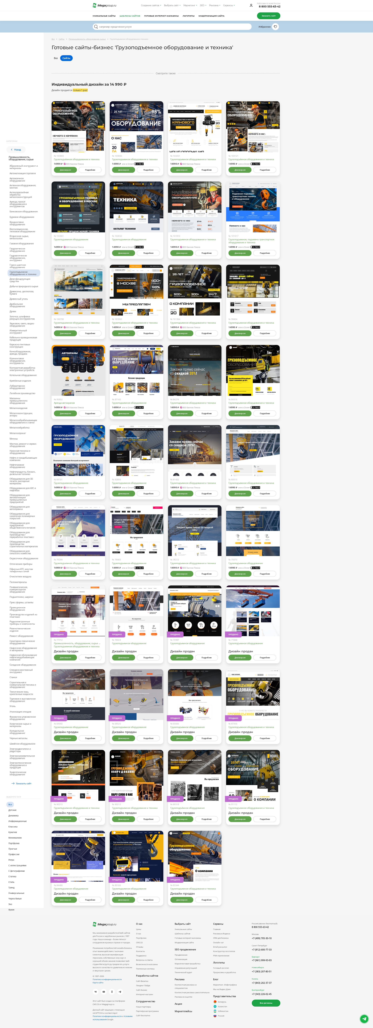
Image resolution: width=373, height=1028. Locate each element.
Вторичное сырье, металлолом (19, 237)
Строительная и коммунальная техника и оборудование (23, 684)
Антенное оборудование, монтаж (23, 186)
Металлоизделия (18, 408)
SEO (202, 5)
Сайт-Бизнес (141, 990)
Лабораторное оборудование (17, 387)
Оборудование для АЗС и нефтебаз (23, 489)
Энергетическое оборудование (18, 773)
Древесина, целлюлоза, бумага (22, 292)
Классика (12, 826)
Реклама (213, 5)
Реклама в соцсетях (183, 997)
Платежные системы (145, 968)
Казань (255, 978)
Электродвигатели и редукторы (20, 750)
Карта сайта (98, 982)
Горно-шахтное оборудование (18, 266)
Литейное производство (22, 393)
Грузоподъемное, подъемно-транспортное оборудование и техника (251, 241)
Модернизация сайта (211, 16)
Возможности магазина (147, 964)
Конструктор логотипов (224, 951)
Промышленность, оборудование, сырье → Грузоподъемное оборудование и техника (77, 645)
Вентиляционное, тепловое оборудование (22, 230)
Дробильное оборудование (17, 305)
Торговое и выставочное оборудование (23, 699)
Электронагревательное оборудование (22, 757)
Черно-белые (15, 898)
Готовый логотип (221, 968)
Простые (12, 848)
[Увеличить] (99, 139)
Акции (178, 1003)
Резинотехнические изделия (20, 629)
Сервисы (228, 5)
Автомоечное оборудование (17, 179)
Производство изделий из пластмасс (23, 615)
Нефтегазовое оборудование (17, 465)
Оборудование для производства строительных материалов (24, 544)
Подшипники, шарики (21, 596)
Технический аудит (183, 972)
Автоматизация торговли (23, 173)
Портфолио (13, 843)
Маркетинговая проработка (187, 963)
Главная (216, 929)
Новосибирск (258, 967)
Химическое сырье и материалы (20, 724)
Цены (138, 929)
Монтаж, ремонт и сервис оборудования (23, 445)
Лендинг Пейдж (143, 985)
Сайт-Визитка (142, 981)
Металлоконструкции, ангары (21, 414)
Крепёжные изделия (20, 380)
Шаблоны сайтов (130, 16)
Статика (12, 876)
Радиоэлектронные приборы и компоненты (22, 622)
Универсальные (16, 893)
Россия (221, 1015)
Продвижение (181, 955)
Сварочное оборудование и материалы (23, 649)
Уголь (13, 706)
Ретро (11, 859)
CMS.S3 (139, 942)
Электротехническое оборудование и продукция (20, 765)
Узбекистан (223, 1011)
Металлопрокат (18, 433)
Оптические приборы (21, 563)
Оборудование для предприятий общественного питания (22, 525)
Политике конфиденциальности (107, 1016)
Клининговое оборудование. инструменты (17, 360)
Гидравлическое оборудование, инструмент (18, 258)
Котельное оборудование (23, 375)
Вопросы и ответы (144, 960)
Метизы (14, 438)
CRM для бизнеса (220, 938)
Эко (10, 904)
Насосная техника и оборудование (20, 451)
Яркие (11, 909)
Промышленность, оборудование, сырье (21, 158)
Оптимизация (181, 959)
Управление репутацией (186, 968)
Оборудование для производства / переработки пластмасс (22, 534)
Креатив (12, 832)
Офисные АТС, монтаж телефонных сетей (21, 570)
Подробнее (90, 170)
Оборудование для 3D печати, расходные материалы (21, 481)
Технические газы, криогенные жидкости (21, 692)
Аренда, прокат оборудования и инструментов (18, 204)
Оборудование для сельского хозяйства (20, 552)
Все (10, 804)
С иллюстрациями (17, 865)
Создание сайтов (150, 5)
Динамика (13, 815)
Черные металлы (18, 738)
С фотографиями (16, 871)
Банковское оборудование (23, 211)
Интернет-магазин (144, 994)
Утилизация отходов (20, 711)
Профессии (13, 854)
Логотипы (189, 16)
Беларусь (222, 1001)
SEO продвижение (185, 949)
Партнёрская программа (147, 1011)
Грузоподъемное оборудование (71, 239)
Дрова (13, 311)
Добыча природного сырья (24, 286)
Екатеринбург (258, 990)
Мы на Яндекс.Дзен (222, 989)
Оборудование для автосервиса (20, 507)
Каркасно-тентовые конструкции (20, 345)
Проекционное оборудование (17, 608)
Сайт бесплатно (143, 1015)
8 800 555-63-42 (269, 6)
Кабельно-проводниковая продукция (23, 338)
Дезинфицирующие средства (20, 280)
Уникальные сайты (104, 16)
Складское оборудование (23, 664)
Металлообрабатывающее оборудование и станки (23, 421)
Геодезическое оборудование (17, 249)
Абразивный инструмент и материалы (24, 167)
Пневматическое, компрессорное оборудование (19, 589)
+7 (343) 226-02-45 (262, 994)
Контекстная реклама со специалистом (186, 986)
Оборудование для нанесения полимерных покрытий (22, 516)
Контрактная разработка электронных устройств (22, 368)
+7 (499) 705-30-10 (262, 938)
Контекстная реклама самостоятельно (192, 992)
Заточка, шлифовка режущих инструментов (22, 317)
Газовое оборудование (22, 243)
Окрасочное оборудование (24, 558)
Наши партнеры (143, 1006)
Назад (17, 149)
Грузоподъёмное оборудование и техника (76, 159)
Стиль (11, 882)
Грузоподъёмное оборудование (187, 807)
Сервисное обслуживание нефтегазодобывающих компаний (23, 657)
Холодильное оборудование (17, 731)
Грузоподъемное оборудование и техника (23, 273)
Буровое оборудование (22, 216)
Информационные (17, 821)
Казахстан (222, 1006)
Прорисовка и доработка (224, 972)
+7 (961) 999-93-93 (262, 960)
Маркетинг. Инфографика (225, 984)
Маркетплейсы (183, 1011)
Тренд (11, 887)
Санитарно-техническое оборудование (22, 642)
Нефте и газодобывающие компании (23, 458)
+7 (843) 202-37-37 (262, 982)
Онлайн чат (218, 942)
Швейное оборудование (22, 743)
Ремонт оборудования (21, 635)
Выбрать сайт (171, 5)
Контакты (140, 951)
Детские (12, 810)
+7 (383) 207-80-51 (262, 971)
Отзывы (139, 947)
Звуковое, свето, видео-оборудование (22, 324)
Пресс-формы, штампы (21, 602)
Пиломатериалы (18, 581)
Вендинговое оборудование (17, 223)
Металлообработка (19, 427)
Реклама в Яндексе (221, 933)
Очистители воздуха (20, 576)
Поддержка (141, 955)
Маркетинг (189, 5)
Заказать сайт (269, 16)
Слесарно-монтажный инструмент (21, 671)
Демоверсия (65, 170)
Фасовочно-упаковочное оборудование (23, 717)
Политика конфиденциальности (107, 979)
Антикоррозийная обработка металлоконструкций (21, 194)
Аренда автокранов (64, 402)
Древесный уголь (19, 298)
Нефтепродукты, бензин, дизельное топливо (23, 472)
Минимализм (15, 837)
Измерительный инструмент (18, 331)
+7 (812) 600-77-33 (262, 949)
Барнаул (255, 956)
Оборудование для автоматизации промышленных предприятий (20, 498)
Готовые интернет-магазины (161, 16)
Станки (13, 677)
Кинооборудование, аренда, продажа (20, 352)
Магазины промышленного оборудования (18, 400)
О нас (138, 933)
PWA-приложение (221, 955)
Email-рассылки (220, 947)
